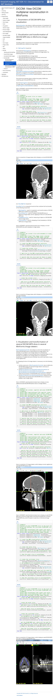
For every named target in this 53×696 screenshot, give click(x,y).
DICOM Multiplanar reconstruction (9, 60)
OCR (4, 39)
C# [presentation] (17, 92)
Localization (5, 72)
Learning (4, 14)
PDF (3, 46)
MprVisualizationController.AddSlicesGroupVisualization (32, 372)
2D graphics (5, 25)
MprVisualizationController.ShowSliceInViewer (32, 375)
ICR (3, 41)
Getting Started (5, 12)
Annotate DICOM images (9, 56)
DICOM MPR (6, 58)
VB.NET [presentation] (18, 126)
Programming (5, 16)
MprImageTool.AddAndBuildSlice (25, 85)
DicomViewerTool (23, 213)
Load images (5, 18)
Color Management (7, 31)
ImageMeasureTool (23, 217)
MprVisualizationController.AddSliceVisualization (30, 371)
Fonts (4, 24)
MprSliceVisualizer (20, 25)
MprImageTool (22, 48)
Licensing (4, 10)
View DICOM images (8, 54)
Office (4, 48)
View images (5, 22)
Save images (5, 42)
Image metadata (6, 37)
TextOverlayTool (23, 220)
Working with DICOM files (9, 52)
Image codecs (6, 44)
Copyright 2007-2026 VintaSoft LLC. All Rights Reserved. (27, 693)
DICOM (4, 50)
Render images (6, 27)
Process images (6, 29)
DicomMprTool (22, 204)
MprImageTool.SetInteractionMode (24, 74)
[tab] (17, 92)
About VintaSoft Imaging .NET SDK (8, 8)
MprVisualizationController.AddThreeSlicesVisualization (34, 369)
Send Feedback (19, 695)
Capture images (6, 20)
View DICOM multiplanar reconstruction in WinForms (10, 63)
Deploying (4, 74)
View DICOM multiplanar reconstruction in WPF (10, 66)
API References (5, 76)
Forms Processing (6, 70)
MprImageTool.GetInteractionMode (25, 71)
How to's (6, 68)
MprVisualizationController (22, 350)
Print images (5, 33)
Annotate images (6, 35)
